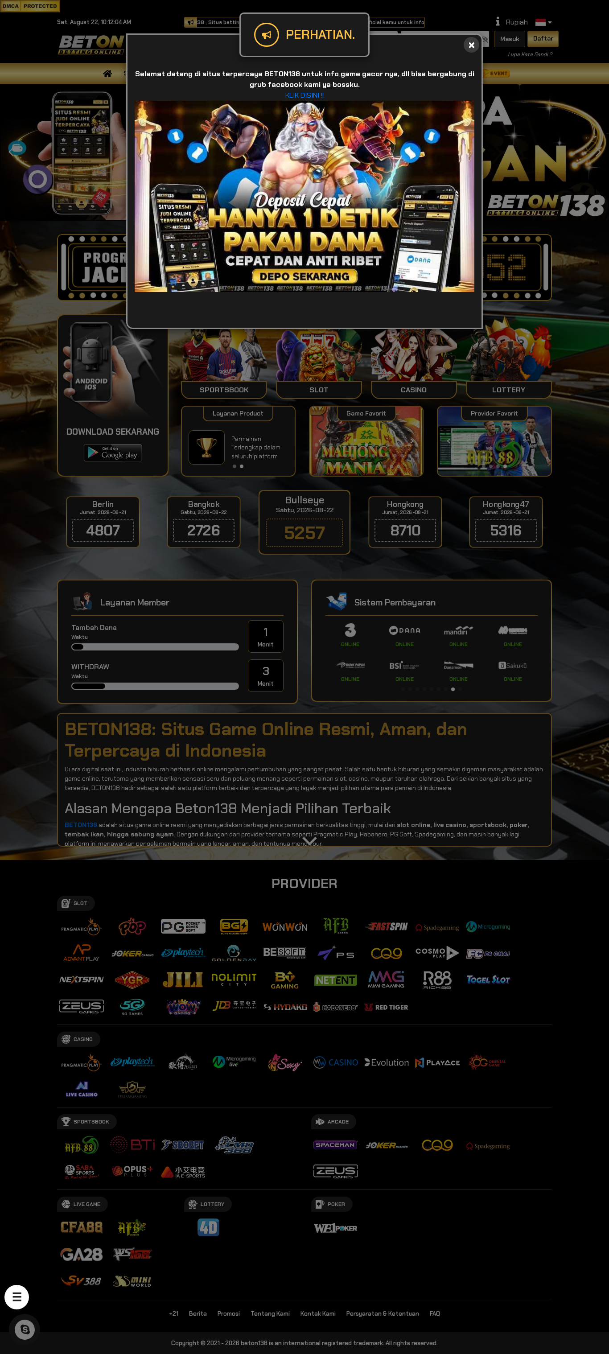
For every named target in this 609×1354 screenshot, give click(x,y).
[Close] (471, 45)
